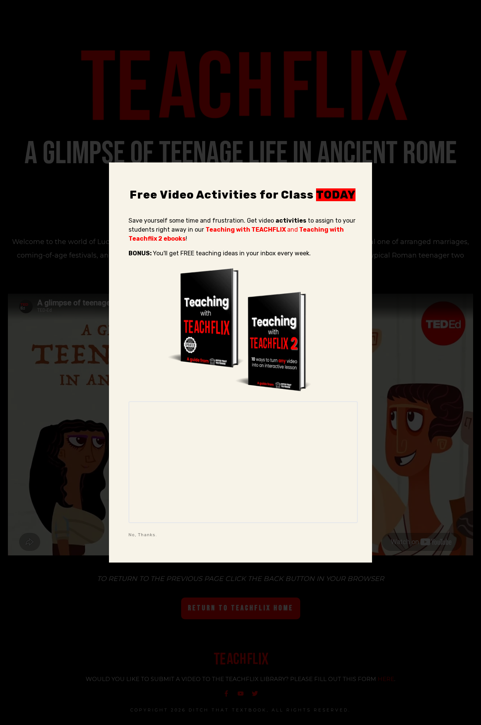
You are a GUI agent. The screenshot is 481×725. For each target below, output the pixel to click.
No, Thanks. (143, 534)
